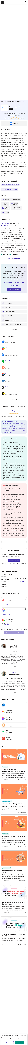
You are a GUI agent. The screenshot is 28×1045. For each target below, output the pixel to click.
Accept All (19, 1042)
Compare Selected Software (14, 633)
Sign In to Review (14, 560)
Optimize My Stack (14, 289)
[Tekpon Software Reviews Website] (2, 2)
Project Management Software (13, 101)
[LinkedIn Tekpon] (15, 666)
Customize (9, 1043)
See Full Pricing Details (14, 258)
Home (2, 101)
